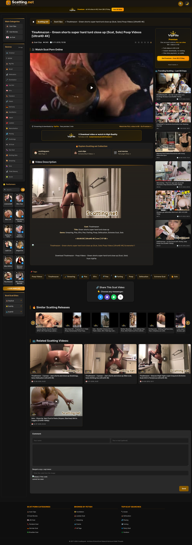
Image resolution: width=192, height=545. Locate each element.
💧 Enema (77, 524)
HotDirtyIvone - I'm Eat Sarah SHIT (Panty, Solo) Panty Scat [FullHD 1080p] (172, 242)
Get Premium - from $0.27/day (173, 58)
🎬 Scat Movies (32, 516)
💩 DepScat (10, 301)
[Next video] (188, 323)
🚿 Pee (105, 277)
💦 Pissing (124, 520)
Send (184, 489)
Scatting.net (43, 22)
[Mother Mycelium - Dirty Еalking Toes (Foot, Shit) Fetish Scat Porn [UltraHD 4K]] (133, 320)
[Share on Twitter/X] (120, 297)
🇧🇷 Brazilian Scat (32, 532)
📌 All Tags (78, 528)
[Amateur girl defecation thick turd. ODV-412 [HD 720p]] (173, 200)
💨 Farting (118, 277)
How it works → (173, 64)
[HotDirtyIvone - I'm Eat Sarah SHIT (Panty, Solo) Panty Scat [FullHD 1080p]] (173, 230)
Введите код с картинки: (41, 469)
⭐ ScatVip (9, 306)
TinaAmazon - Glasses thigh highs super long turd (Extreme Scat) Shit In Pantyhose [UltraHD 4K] (162, 377)
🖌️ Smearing (70, 277)
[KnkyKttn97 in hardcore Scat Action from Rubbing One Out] (173, 112)
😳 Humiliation (79, 512)
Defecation (143, 277)
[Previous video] (33, 323)
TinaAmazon (53, 277)
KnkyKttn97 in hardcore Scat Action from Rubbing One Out (172, 125)
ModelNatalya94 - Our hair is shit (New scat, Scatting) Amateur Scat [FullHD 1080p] (171, 95)
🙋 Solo (175, 277)
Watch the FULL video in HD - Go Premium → (135, 126)
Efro (95, 277)
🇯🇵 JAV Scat (31, 520)
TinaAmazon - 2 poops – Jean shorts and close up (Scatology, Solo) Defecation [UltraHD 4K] (54, 377)
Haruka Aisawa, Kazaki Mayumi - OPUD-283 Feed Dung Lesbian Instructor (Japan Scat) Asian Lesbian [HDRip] (49, 331)
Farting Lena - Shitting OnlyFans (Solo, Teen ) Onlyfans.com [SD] (161, 330)
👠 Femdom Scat (32, 524)
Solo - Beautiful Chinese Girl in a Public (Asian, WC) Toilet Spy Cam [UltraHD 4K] (104, 330)
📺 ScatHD (9, 312)
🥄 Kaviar (124, 512)
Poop (131, 277)
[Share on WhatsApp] (113, 297)
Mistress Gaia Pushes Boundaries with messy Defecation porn (171, 154)
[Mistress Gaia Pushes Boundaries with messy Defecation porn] (173, 142)
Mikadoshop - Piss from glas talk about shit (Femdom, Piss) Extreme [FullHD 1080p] (170, 183)
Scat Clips (58, 22)
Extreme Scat (159, 277)
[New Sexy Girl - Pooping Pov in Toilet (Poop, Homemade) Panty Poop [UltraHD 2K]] (77, 320)
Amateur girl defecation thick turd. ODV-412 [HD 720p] (172, 213)
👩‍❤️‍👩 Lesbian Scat (79, 516)
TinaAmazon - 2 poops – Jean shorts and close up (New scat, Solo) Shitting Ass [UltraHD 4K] (109, 377)
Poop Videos (37, 277)
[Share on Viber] (107, 297)
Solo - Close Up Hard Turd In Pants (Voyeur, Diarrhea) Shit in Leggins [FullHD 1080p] (54, 419)
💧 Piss (84, 277)
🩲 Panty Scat (126, 528)
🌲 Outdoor (125, 532)
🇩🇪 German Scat (32, 528)
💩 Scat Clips (31, 512)
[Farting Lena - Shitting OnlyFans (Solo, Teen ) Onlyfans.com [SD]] (161, 320)
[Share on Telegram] (100, 297)
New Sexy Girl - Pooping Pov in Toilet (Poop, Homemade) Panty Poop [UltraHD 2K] (76, 330)
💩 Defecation (126, 516)
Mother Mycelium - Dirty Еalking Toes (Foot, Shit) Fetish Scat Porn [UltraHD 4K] (133, 330)
